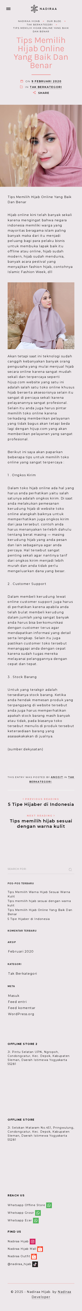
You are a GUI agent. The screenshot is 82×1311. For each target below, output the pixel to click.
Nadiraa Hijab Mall (22, 1249)
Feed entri (17, 1002)
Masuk (14, 996)
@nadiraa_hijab (19, 1264)
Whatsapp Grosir (21, 1212)
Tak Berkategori (46, 87)
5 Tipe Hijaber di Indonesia (41, 802)
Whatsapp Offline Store (26, 1205)
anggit (57, 777)
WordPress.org (21, 1014)
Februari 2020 (21, 951)
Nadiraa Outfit (19, 1256)
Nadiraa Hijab (18, 1241)
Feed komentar (22, 1008)
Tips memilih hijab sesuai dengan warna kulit (41, 821)
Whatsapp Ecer (20, 1220)
